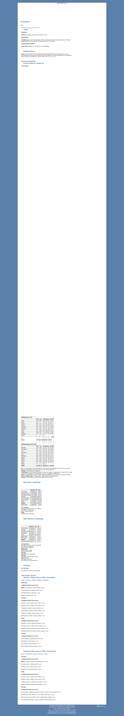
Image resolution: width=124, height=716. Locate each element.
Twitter (43, 16)
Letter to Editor (55, 711)
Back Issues (20, 16)
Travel (50, 14)
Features (59, 707)
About (50, 711)
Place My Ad (57, 16)
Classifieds (104, 14)
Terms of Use (51, 710)
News (50, 707)
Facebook (47, 16)
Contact (61, 711)
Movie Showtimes (34, 16)
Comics (55, 708)
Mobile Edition (27, 16)
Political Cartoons (62, 708)
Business (54, 707)
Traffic (51, 16)
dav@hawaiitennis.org (50, 56)
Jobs (97, 14)
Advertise (69, 710)
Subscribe (63, 710)
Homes (93, 14)
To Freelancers (66, 711)
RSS (40, 16)
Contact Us (68, 16)
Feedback (73, 711)
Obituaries (62, 16)
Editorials (68, 707)
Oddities (68, 708)
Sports (63, 707)
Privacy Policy (57, 710)
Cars (100, 14)
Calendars (73, 707)
